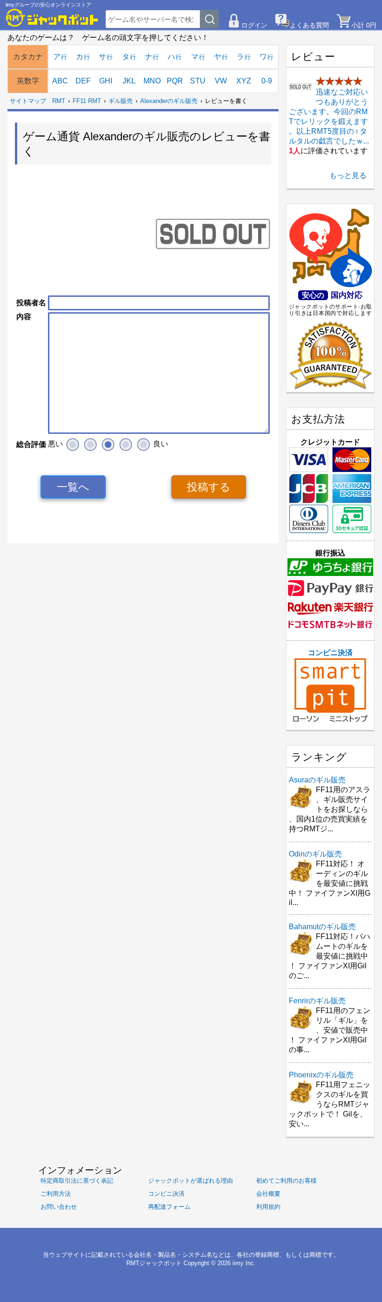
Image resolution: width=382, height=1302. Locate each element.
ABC (60, 81)
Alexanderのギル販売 (169, 100)
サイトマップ (28, 100)
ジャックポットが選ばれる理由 (190, 1180)
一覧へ (73, 487)
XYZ (243, 81)
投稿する (209, 487)
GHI (105, 81)
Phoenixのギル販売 (321, 1075)
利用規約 (268, 1206)
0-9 (266, 81)
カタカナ (28, 57)
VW (221, 81)
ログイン (254, 25)
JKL (129, 81)
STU (197, 81)
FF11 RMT (87, 100)
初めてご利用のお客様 (286, 1180)
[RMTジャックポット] (52, 17)
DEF (83, 81)
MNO (152, 81)
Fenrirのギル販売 (317, 1001)
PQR (175, 81)
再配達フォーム (169, 1206)
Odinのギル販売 (315, 854)
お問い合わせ (59, 1206)
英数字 (28, 81)
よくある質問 (309, 25)
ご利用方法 (56, 1193)
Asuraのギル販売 (317, 780)
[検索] (209, 19)
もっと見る (348, 175)
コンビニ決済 (330, 653)
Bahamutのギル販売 (322, 927)
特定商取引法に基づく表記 (77, 1180)
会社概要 (268, 1193)
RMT (58, 100)
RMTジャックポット (154, 1263)
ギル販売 (121, 100)
